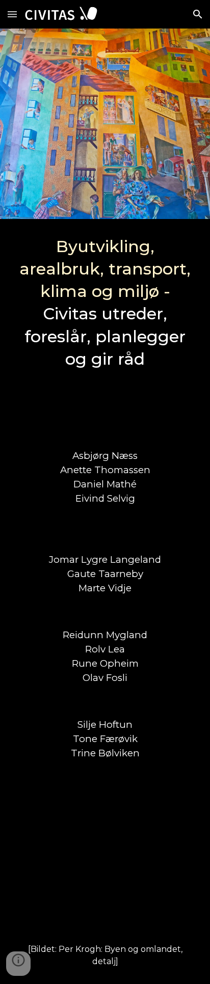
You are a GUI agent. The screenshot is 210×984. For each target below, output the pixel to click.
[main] (105, 325)
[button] (12, 14)
